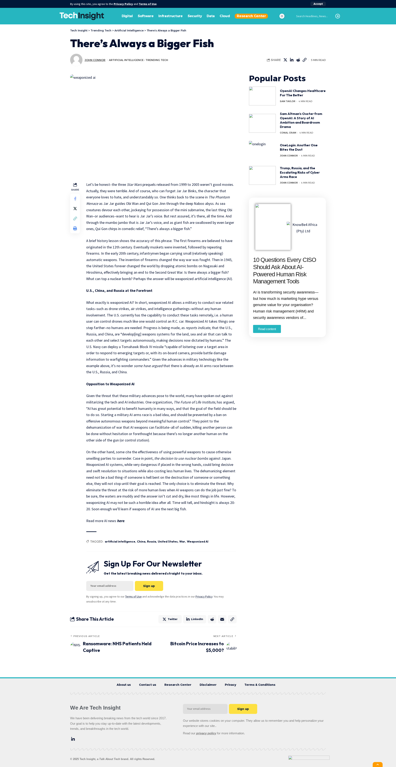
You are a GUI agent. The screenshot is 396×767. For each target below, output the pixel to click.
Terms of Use (148, 4)
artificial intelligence (120, 541)
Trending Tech (157, 60)
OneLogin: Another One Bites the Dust (299, 147)
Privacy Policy (123, 4)
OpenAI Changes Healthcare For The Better (303, 93)
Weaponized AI (197, 541)
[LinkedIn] (73, 739)
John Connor (95, 60)
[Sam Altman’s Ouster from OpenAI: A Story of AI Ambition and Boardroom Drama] (262, 123)
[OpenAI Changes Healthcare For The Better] (262, 96)
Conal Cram (288, 132)
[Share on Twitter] (285, 60)
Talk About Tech (110, 759)
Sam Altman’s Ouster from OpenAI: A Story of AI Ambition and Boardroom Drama (301, 120)
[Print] (75, 228)
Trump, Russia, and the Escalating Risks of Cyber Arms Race (300, 172)
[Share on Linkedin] (292, 60)
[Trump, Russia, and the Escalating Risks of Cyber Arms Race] (262, 175)
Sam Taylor (287, 101)
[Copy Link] (304, 60)
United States (168, 541)
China (141, 541)
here (120, 520)
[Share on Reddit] (298, 60)
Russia (151, 541)
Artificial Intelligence (126, 60)
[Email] (222, 619)
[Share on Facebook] (75, 199)
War (182, 541)
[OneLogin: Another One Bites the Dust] (262, 150)
